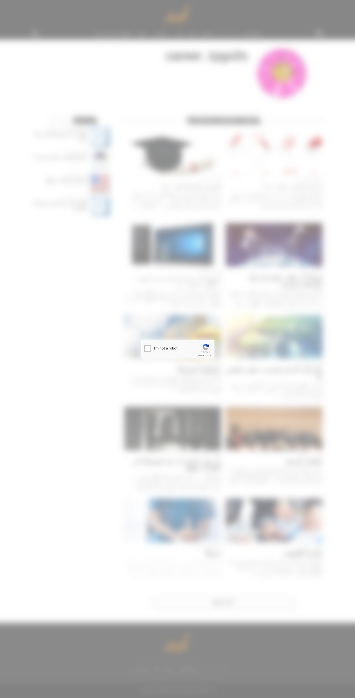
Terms (208, 355)
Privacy (201, 355)
